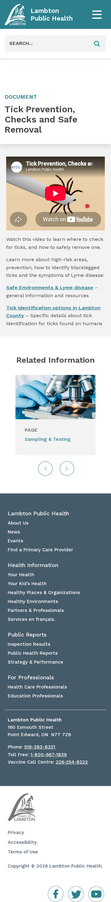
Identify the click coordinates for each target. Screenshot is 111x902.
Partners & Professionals (36, 610)
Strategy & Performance (35, 662)
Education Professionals (35, 696)
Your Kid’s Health (27, 583)
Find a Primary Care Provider (40, 550)
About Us (18, 523)
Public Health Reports (33, 653)
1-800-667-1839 (49, 754)
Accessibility (22, 842)
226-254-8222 (72, 762)
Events (15, 541)
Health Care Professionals (37, 687)
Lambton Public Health (52, 14)
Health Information (33, 565)
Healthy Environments (33, 601)
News (14, 532)
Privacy (16, 832)
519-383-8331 (39, 747)
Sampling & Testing (48, 439)
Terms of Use (23, 852)
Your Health (21, 574)
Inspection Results (29, 644)
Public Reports (27, 635)
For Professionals (31, 677)
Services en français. (31, 619)
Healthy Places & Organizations (44, 592)
